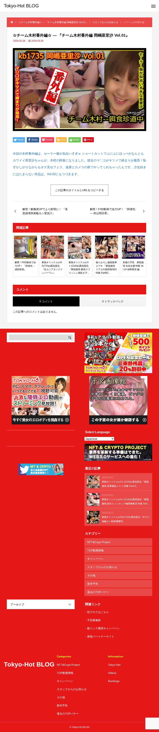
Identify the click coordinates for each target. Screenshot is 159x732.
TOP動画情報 (95, 550)
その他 (91, 575)
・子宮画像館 (92, 620)
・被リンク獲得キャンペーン (102, 628)
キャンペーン (95, 558)
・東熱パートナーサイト (99, 636)
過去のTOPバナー (98, 592)
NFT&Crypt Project (98, 542)
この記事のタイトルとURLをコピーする (79, 190)
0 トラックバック (113, 301)
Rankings (113, 681)
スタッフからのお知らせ (102, 567)
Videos (112, 672)
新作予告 (92, 583)
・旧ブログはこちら (96, 612)
